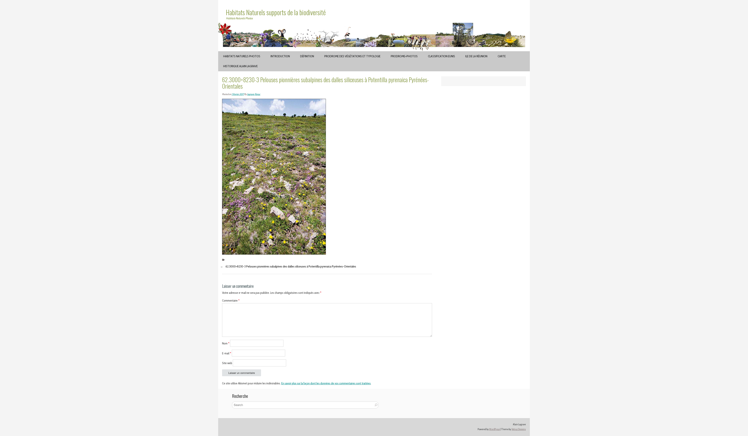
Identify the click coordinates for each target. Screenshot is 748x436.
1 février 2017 (238, 94)
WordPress (494, 429)
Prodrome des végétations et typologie (352, 56)
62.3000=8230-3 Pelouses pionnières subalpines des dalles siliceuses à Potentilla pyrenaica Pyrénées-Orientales (291, 266)
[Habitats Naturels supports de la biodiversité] (374, 25)
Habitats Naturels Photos (241, 56)
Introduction (280, 56)
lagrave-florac (253, 94)
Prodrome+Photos (404, 56)
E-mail (226, 353)
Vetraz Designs (519, 429)
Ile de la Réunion (476, 56)
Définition (307, 56)
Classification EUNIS (441, 56)
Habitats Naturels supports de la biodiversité (276, 12)
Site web (227, 363)
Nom (225, 343)
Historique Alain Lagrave (240, 66)
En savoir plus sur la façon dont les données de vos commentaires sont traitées (326, 383)
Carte (502, 56)
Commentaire (231, 300)
